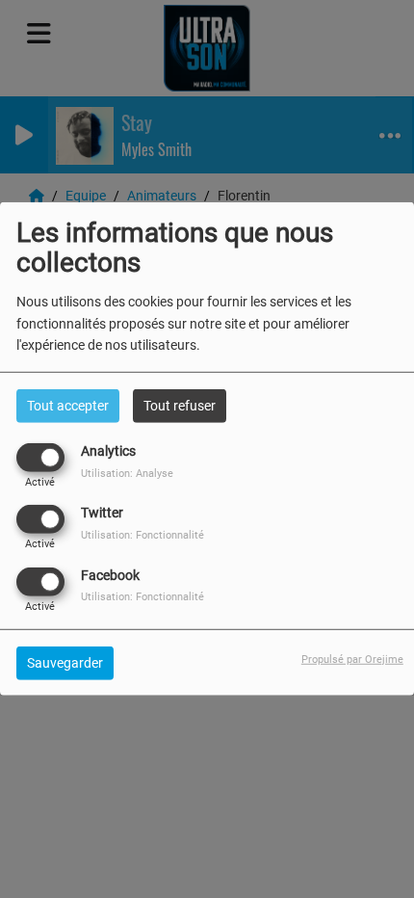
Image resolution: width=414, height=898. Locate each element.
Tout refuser (179, 405)
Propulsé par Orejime (352, 658)
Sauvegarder (65, 662)
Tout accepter (68, 405)
